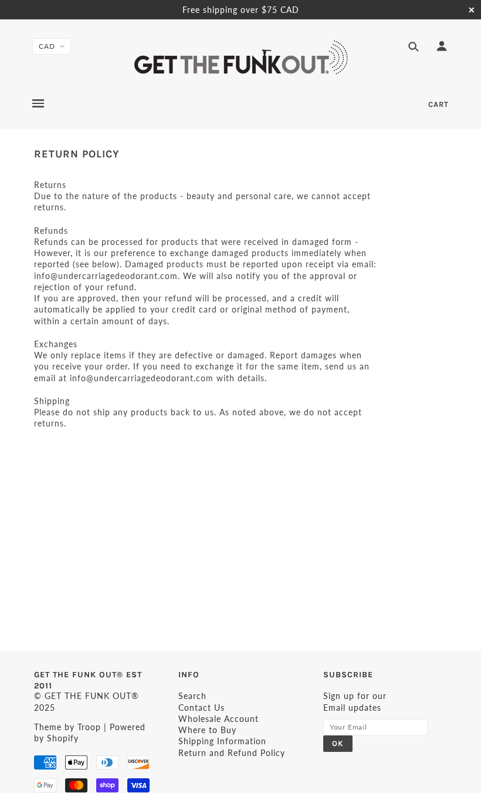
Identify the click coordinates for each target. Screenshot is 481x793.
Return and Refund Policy (231, 753)
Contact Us (201, 708)
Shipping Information (222, 741)
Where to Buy (207, 730)
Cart (438, 104)
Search (192, 696)
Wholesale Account (218, 719)
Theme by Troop (67, 727)
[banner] (241, 57)
